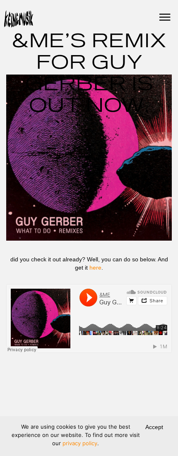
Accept (154, 427)
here (95, 267)
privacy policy (80, 443)
